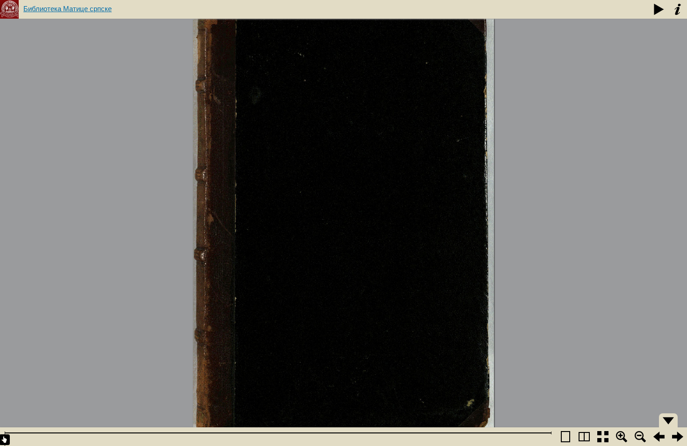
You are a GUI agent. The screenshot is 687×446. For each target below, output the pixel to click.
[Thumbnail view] (603, 436)
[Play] (659, 9)
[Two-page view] (584, 436)
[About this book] (677, 9)
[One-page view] (565, 436)
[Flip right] (677, 436)
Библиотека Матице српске (67, 9)
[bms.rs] (9, 9)
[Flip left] (659, 436)
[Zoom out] (640, 436)
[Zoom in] (621, 436)
